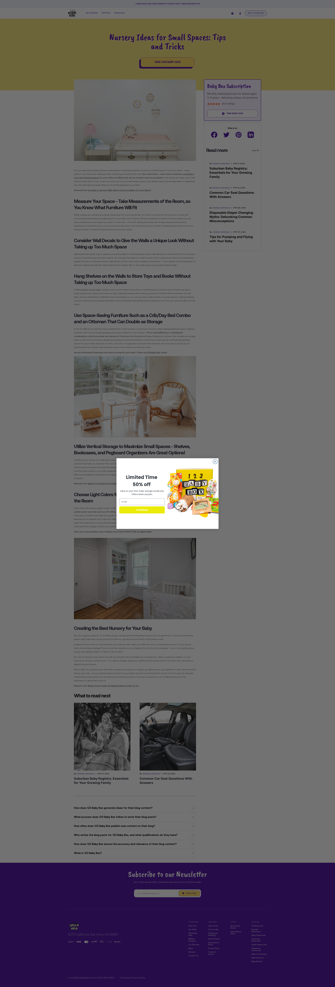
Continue (142, 509)
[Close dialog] (215, 461)
